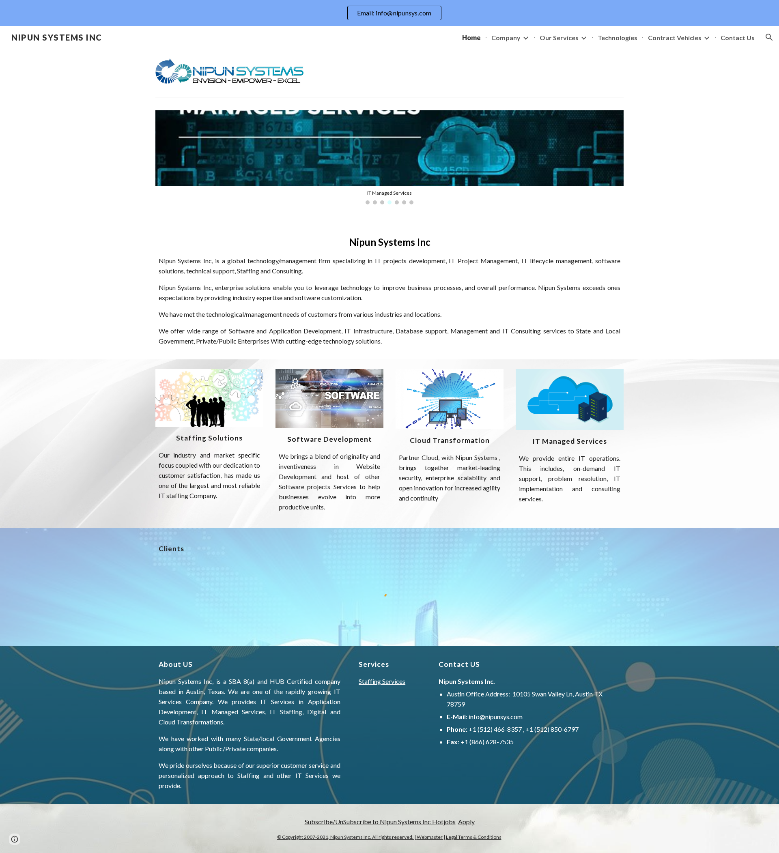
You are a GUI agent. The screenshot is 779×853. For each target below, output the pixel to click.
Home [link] (471, 37)
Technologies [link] (617, 37)
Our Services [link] (559, 37)
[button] (769, 37)
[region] (389, 13)
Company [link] (506, 37)
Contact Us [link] (738, 37)
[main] (389, 290)
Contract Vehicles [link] (675, 37)
